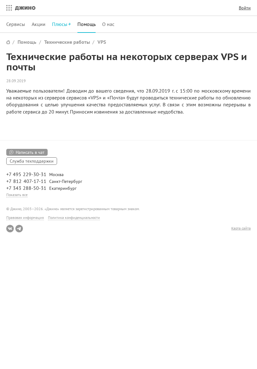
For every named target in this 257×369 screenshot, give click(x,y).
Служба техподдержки (32, 161)
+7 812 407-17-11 (26, 181)
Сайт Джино (8, 42)
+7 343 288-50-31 (26, 188)
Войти (245, 8)
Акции (38, 24)
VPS (101, 42)
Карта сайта (241, 228)
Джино (25, 7)
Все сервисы (7, 8)
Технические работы (67, 42)
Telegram (19, 228)
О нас (108, 24)
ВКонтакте (10, 228)
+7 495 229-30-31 (26, 174)
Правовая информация (25, 217)
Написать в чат (30, 152)
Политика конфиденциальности (74, 217)
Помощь (86, 24)
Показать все (17, 194)
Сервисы (15, 24)
